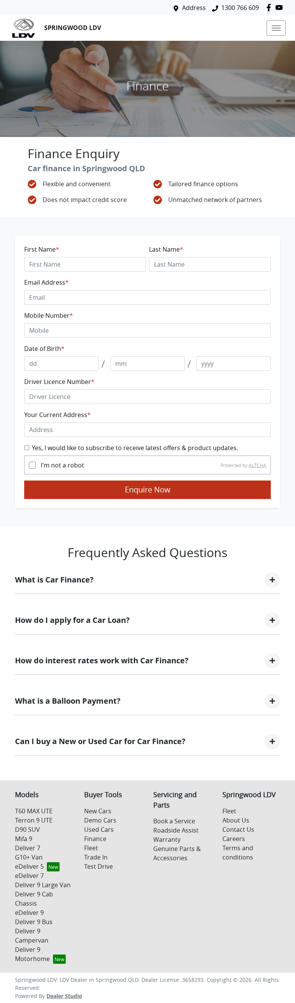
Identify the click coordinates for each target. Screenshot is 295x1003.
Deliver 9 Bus (34, 922)
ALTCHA (257, 465)
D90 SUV (27, 829)
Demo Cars (100, 820)
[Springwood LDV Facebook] (270, 7)
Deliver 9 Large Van (43, 885)
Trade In (96, 857)
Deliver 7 (27, 848)
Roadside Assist (176, 830)
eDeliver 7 (29, 875)
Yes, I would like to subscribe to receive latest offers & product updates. (135, 448)
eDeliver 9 (29, 912)
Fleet (91, 848)
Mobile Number (48, 315)
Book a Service (174, 821)
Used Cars (99, 829)
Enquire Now (148, 489)
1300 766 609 (240, 7)
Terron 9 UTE (34, 820)
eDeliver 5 (29, 866)
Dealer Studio (64, 996)
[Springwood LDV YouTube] (280, 7)
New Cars (97, 811)
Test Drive (98, 866)
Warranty (167, 839)
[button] (276, 28)
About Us (235, 820)
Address (194, 7)
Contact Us (238, 829)
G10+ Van (29, 857)
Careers (233, 838)
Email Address (46, 282)
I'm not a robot (62, 465)
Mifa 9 (23, 838)
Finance (95, 838)
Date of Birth (44, 348)
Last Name (166, 249)
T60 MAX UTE (34, 811)
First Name (41, 249)
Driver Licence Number (59, 381)
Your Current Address (57, 415)
